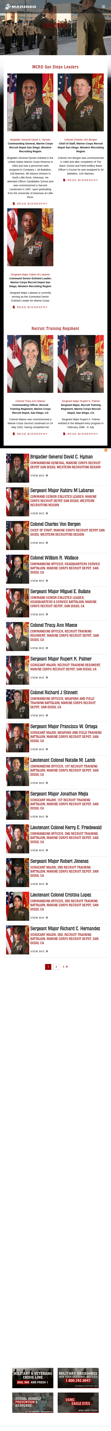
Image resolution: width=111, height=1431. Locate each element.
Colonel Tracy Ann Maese (53, 625)
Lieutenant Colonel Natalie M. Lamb (62, 760)
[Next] (63, 966)
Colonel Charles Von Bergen (55, 524)
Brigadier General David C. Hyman (61, 457)
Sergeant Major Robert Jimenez (59, 861)
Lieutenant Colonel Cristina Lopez (60, 895)
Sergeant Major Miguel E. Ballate (60, 591)
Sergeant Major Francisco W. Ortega (63, 726)
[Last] (66, 966)
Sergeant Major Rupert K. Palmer (61, 659)
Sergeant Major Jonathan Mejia (59, 794)
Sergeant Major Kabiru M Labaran (62, 490)
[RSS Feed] (105, 450)
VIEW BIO (37, 475)
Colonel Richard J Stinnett (54, 692)
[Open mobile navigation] (103, 6)
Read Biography (32, 203)
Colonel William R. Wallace (54, 558)
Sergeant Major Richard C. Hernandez (65, 928)
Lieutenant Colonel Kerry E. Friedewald (66, 827)
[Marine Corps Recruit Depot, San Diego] (20, 7)
